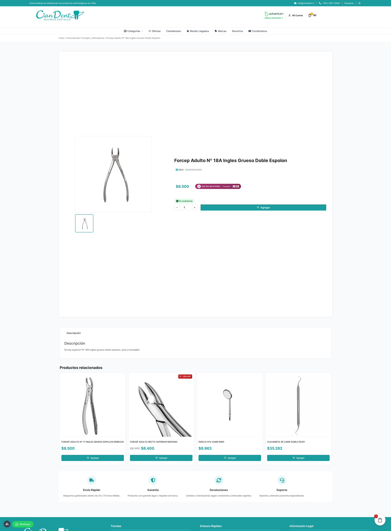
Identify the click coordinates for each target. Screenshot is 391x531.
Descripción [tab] (74, 333)
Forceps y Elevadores (92, 38)
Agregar (265, 207)
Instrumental (72, 38)
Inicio (61, 38)
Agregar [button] (95, 458)
